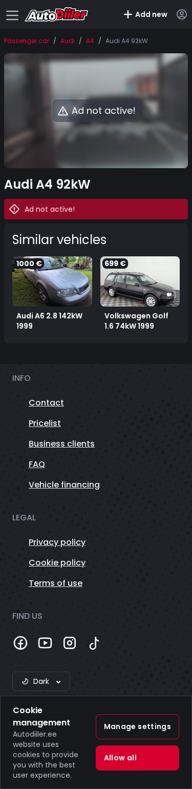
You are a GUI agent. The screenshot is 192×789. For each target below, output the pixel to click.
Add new (151, 14)
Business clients (62, 444)
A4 (90, 41)
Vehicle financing (64, 485)
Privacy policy (57, 542)
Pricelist (45, 423)
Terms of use (55, 583)
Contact (46, 403)
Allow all (120, 758)
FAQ (37, 464)
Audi (67, 41)
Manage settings (137, 726)
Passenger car (26, 41)
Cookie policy (57, 563)
